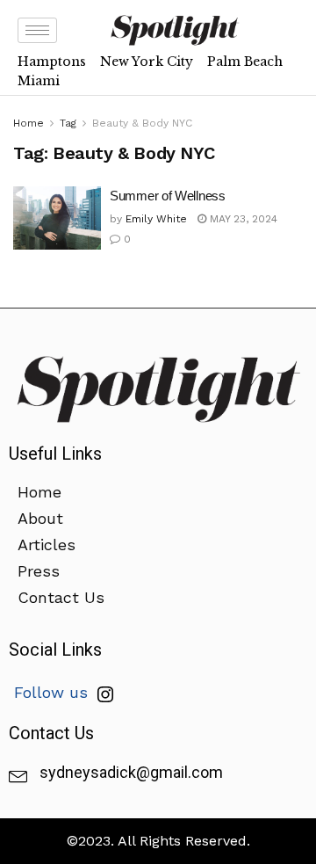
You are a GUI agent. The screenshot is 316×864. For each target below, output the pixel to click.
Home (28, 123)
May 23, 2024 (241, 219)
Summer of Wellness (168, 195)
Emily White (156, 219)
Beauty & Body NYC (142, 123)
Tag (68, 123)
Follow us (53, 692)
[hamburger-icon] (37, 30)
